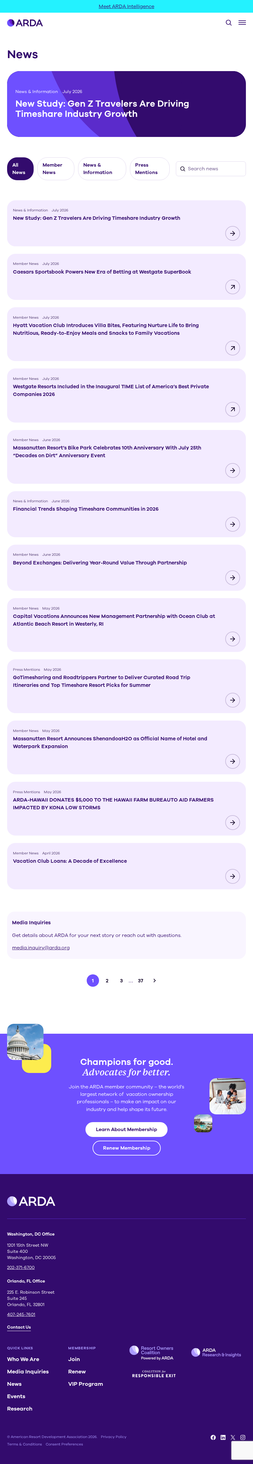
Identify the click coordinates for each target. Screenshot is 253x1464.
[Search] (226, 22)
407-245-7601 (21, 1314)
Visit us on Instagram (243, 1437)
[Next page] (154, 980)
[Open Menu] (242, 22)
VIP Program (85, 1384)
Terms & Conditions (24, 1444)
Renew (77, 1371)
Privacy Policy (113, 1436)
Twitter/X (233, 1437)
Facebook (213, 1437)
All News (18, 169)
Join (74, 1359)
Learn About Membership (126, 1129)
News (14, 1384)
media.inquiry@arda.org (41, 947)
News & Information (36, 92)
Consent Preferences (64, 1444)
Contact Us (19, 1327)
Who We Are (23, 1359)
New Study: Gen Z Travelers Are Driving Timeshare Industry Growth (102, 109)
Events (16, 1396)
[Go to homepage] (25, 23)
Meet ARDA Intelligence (126, 6)
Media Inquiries (28, 1371)
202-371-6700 (21, 1267)
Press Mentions (146, 169)
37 (140, 980)
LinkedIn (223, 1437)
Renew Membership (126, 1148)
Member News (52, 169)
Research (19, 1408)
